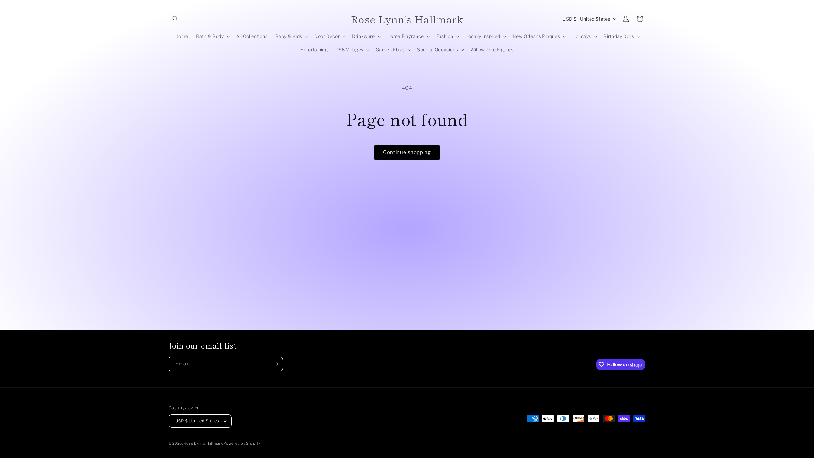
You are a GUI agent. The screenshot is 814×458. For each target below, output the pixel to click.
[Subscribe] (276, 364)
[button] (176, 19)
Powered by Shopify (242, 443)
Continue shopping (407, 152)
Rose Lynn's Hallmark (204, 443)
